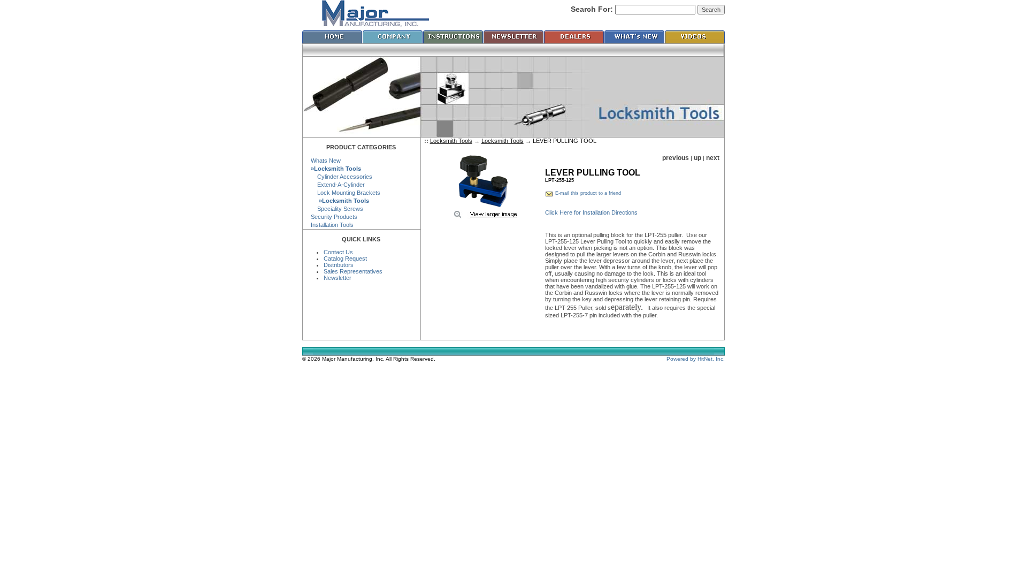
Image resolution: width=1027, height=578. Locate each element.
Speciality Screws (337, 209)
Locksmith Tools (451, 141)
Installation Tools (332, 225)
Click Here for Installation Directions (591, 212)
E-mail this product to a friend (588, 193)
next (712, 158)
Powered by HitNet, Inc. (695, 359)
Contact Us (338, 252)
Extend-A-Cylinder (338, 184)
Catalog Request (345, 258)
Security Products (334, 217)
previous (675, 158)
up (697, 158)
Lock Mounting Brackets (345, 192)
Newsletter (337, 278)
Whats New (326, 160)
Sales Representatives (353, 271)
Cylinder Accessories (341, 176)
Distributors (339, 265)
